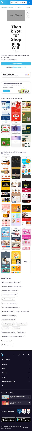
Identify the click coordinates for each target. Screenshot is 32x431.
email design (5, 328)
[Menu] (29, 2)
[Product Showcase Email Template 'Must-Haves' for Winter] (16, 191)
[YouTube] (28, 354)
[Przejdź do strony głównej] (2, 2)
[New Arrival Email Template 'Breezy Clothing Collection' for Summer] (26, 167)
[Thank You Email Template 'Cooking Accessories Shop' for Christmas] (5, 112)
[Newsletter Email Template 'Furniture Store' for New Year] (26, 135)
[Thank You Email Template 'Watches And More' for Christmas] (5, 135)
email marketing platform (17, 336)
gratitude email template (8, 299)
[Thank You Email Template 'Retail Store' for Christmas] (26, 112)
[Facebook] (14, 354)
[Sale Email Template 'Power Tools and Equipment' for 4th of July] (16, 238)
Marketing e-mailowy (7, 345)
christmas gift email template (9, 294)
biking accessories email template (11, 282)
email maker (21, 332)
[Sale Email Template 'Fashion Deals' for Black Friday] (26, 191)
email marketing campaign (9, 315)
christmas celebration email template (11, 286)
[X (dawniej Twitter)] (23, 354)
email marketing (16, 328)
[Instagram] (18, 354)
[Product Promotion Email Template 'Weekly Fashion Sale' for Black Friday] (5, 191)
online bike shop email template (10, 307)
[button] (27, 12)
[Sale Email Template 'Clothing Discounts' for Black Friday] (26, 215)
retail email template (7, 311)
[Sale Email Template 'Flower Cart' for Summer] (5, 215)
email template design (8, 324)
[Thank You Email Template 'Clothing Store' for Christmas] (16, 112)
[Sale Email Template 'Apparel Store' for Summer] (16, 262)
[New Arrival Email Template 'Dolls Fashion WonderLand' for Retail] (26, 238)
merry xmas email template (9, 303)
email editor (5, 336)
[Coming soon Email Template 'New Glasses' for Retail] (16, 135)
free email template (22, 324)
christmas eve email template (9, 290)
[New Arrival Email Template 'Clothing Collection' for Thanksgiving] (5, 167)
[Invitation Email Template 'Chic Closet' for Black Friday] (16, 167)
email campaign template (8, 332)
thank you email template (22, 311)
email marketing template (8, 319)
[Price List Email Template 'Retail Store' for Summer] (16, 215)
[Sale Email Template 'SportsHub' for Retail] (5, 262)
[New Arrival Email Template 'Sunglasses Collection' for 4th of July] (5, 238)
